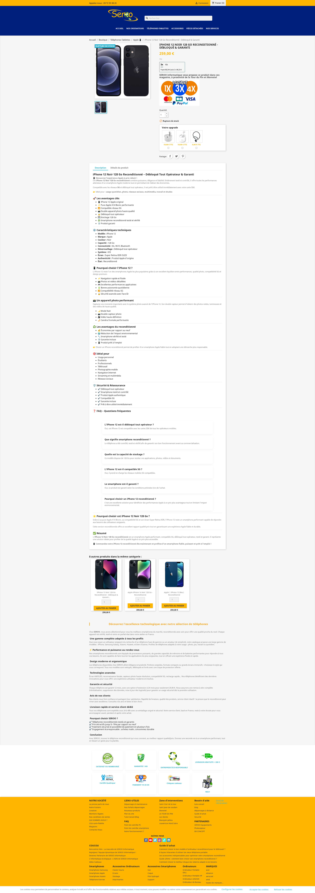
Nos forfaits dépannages (134, 807)
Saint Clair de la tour (167, 804)
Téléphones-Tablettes (157, 28)
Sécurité (197, 817)
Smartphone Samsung (98, 870)
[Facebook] (146, 840)
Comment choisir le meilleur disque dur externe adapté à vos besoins (188, 862)
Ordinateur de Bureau (192, 882)
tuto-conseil (199, 804)
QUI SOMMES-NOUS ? (98, 820)
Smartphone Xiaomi (97, 876)
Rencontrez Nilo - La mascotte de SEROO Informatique (111, 849)
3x (162, 64)
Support (151, 879)
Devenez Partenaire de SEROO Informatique (107, 855)
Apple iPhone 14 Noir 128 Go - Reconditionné (140, 593)
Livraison (93, 810)
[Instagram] (159, 840)
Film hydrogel (153, 876)
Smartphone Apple (97, 873)
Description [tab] (100, 167)
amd (208, 879)
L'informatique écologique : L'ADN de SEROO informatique (113, 859)
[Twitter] (155, 840)
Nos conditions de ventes (99, 817)
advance (209, 873)
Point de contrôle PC (132, 825)
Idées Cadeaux (95, 862)
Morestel (163, 810)
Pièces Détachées (194, 28)
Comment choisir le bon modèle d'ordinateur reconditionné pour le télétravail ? (192, 849)
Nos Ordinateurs (135, 28)
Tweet (176, 156)
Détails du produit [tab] (119, 167)
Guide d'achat (200, 814)
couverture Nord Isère (168, 823)
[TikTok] (164, 840)
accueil (119, 28)
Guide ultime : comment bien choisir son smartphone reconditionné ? (188, 859)
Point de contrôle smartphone (136, 828)
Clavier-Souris (118, 870)
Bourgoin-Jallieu (166, 820)
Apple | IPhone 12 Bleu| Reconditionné (174, 593)
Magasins (93, 826)
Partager (170, 156)
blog (196, 807)
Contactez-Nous (95, 830)
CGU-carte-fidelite (96, 823)
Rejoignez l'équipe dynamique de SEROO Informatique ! (112, 852)
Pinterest (182, 156)
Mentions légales (96, 814)
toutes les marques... (214, 883)
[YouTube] (150, 840)
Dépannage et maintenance (135, 804)
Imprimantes (118, 879)
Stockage (116, 876)
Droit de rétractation (221, 801)
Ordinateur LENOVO (191, 879)
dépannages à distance (204, 810)
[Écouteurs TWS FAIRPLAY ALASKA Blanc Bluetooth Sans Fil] (182, 136)
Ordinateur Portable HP (192, 876)
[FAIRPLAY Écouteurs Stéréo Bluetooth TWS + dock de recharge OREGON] (168, 136)
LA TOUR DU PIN (166, 814)
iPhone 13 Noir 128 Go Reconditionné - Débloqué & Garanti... (106, 594)
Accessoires (177, 28)
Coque (150, 873)
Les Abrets (163, 817)
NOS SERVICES (212, 28)
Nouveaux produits (132, 810)
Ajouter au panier (183, 114)
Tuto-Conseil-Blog (131, 817)
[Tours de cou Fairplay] (196, 136)
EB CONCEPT (199, 831)
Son (149, 870)
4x (166, 64)
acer (208, 870)
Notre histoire (95, 807)
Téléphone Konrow (97, 879)
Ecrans (115, 873)
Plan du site (129, 814)
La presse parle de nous (99, 804)
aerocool (209, 876)
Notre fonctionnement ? (134, 831)
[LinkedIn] (169, 840)
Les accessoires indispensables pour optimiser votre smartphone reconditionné (192, 855)
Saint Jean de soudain (168, 807)
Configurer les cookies (232, 889)
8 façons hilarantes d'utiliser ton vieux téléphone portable (183, 852)
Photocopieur (199, 828)
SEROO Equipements (203, 825)
